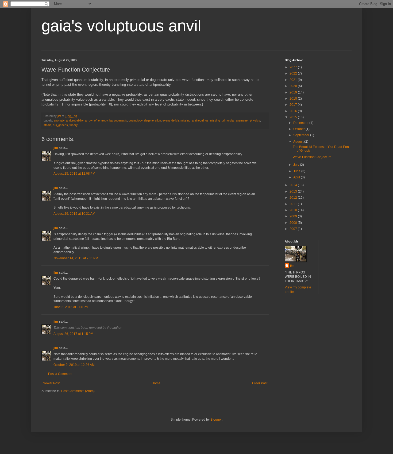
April (297, 177)
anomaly (59, 120)
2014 (294, 185)
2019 (294, 92)
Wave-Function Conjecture (312, 157)
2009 (294, 216)
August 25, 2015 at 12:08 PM (74, 173)
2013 (294, 191)
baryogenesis (118, 120)
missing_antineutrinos (194, 120)
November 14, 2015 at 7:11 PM (75, 258)
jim (55, 148)
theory (74, 125)
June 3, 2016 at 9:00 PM (70, 307)
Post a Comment (60, 374)
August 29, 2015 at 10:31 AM (74, 214)
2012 (294, 197)
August (298, 141)
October (299, 129)
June (297, 171)
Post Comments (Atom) (78, 391)
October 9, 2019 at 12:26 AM (74, 365)
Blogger (216, 419)
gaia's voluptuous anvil (121, 26)
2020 (294, 86)
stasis (47, 125)
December (301, 123)
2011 (294, 204)
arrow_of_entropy (96, 120)
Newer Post (51, 383)
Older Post (259, 383)
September (301, 135)
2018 (294, 98)
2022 (294, 73)
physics (255, 120)
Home (156, 383)
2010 (294, 210)
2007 (294, 229)
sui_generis (60, 125)
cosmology (135, 120)
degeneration (152, 120)
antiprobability (74, 120)
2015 (294, 117)
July (296, 165)
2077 (294, 67)
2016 (294, 111)
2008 (294, 223)
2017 (294, 105)
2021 (294, 80)
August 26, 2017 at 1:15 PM (73, 334)
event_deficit (171, 120)
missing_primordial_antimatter (229, 120)
